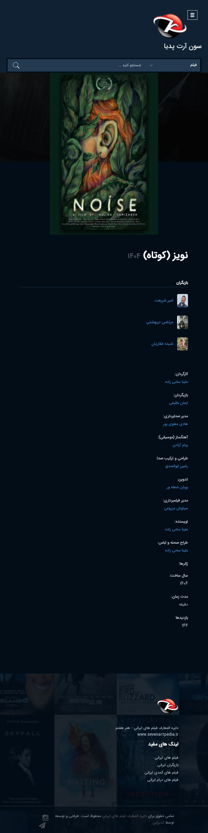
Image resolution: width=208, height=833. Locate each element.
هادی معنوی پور (175, 424)
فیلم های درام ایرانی (162, 780)
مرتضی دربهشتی (159, 322)
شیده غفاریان (162, 344)
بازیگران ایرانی (167, 765)
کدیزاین (158, 822)
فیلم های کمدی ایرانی (161, 773)
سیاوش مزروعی (176, 508)
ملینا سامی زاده (176, 382)
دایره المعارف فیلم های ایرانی (124, 816)
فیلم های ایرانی (166, 758)
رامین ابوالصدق (176, 466)
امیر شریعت (163, 301)
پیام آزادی (180, 445)
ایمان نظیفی (178, 403)
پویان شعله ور (177, 487)
